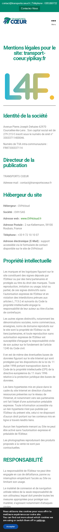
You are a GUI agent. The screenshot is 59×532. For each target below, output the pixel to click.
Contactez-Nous (29, 8)
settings (40, 520)
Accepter (10, 526)
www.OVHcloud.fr (31, 218)
